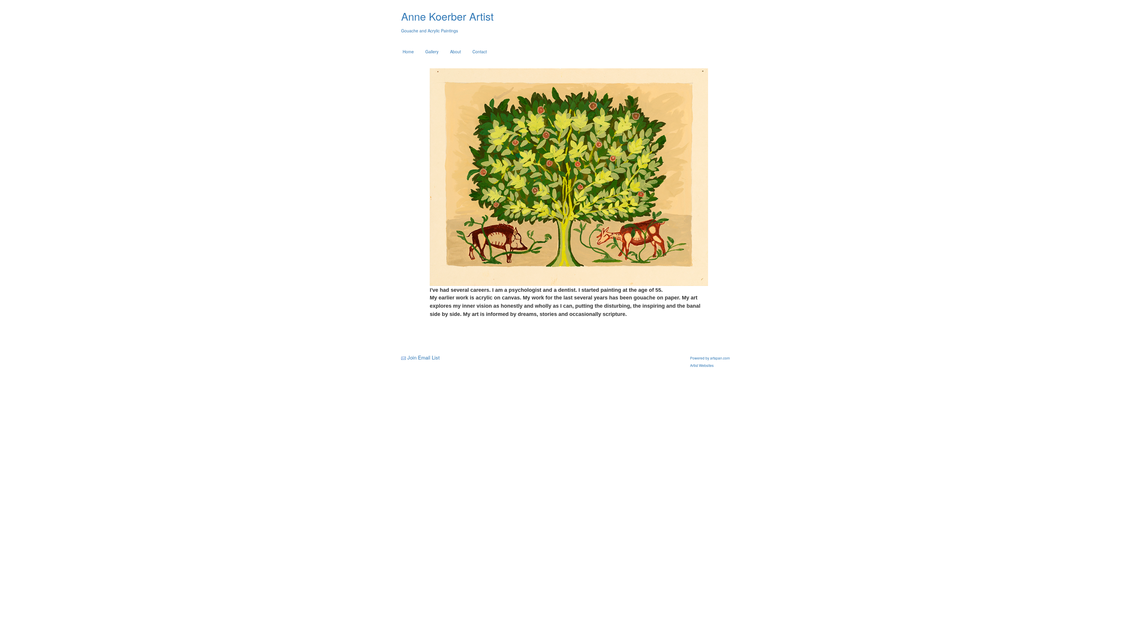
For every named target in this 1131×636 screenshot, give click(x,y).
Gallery (432, 51)
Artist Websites (702, 365)
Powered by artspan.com (710, 357)
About (455, 51)
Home (408, 51)
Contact (479, 51)
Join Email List (423, 357)
